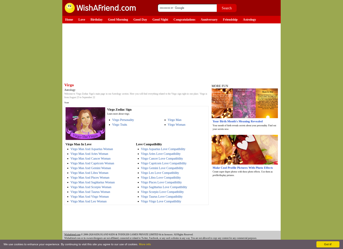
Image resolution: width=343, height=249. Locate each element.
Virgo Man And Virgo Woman (89, 196)
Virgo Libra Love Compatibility (161, 177)
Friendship (230, 19)
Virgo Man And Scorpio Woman (90, 187)
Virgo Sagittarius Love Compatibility (164, 187)
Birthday (97, 19)
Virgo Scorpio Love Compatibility (162, 191)
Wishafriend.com (72, 234)
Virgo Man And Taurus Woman (90, 191)
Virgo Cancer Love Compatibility (162, 158)
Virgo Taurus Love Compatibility (162, 196)
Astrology (249, 19)
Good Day (140, 19)
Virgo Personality (123, 120)
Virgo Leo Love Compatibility (160, 172)
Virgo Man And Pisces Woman (89, 177)
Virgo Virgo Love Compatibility (161, 201)
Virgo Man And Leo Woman (88, 201)
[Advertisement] (135, 53)
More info (145, 244)
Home (69, 19)
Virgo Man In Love (79, 144)
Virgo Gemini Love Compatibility (162, 168)
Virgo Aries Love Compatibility (161, 153)
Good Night (160, 19)
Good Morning (118, 19)
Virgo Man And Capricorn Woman (92, 163)
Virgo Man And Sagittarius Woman (92, 182)
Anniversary (209, 19)
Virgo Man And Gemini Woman (90, 168)
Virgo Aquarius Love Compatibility (163, 149)
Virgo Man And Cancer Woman (90, 158)
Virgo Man (174, 120)
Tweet (66, 103)
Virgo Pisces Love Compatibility (161, 182)
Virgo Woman (176, 124)
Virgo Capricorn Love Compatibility (164, 163)
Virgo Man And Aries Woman (89, 153)
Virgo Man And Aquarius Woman (91, 149)
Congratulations (184, 19)
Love (81, 19)
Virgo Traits (119, 124)
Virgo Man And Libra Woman (89, 172)
